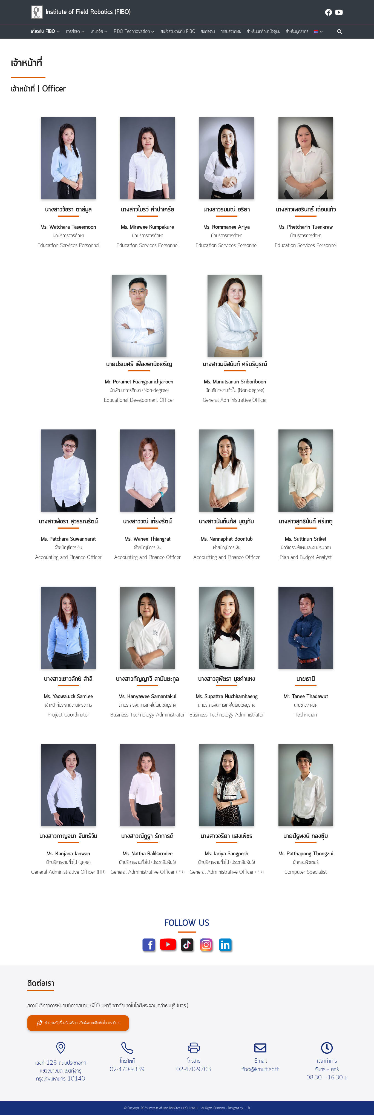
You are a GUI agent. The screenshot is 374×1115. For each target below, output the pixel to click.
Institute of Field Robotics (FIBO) (88, 12)
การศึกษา (73, 31)
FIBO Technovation (132, 31)
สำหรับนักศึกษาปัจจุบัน (263, 31)
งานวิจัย (97, 31)
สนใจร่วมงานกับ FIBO (178, 31)
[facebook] (328, 12)
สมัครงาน (208, 31)
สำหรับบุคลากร (297, 31)
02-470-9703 (193, 1070)
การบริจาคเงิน (230, 31)
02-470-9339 (127, 1070)
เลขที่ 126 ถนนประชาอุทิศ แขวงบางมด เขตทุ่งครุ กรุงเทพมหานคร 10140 (60, 1071)
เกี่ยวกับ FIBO (43, 31)
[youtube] (339, 12)
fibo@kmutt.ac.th (260, 1070)
